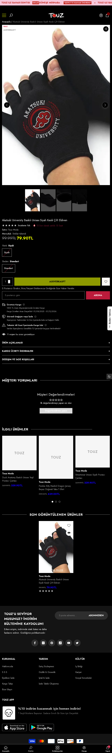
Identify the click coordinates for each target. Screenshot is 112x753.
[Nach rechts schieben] (105, 105)
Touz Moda (13, 229)
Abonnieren (96, 615)
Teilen (106, 29)
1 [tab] (52, 502)
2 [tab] (56, 502)
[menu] (4, 15)
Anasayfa (6, 21)
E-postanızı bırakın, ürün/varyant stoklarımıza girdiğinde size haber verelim (38, 288)
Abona (98, 295)
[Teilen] (106, 29)
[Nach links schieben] (7, 105)
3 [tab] (59, 502)
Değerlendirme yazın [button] (56, 410)
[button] (11, 15)
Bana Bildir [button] (56, 570)
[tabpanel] (19, 462)
